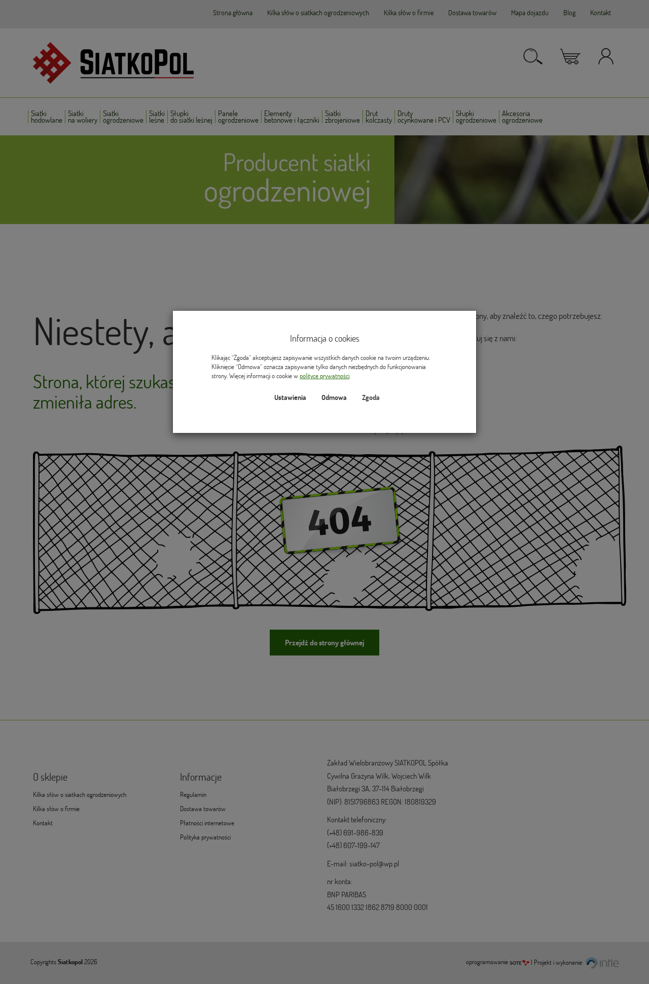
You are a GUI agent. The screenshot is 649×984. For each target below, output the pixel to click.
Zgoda (371, 397)
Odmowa (334, 397)
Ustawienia (290, 397)
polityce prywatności (324, 376)
